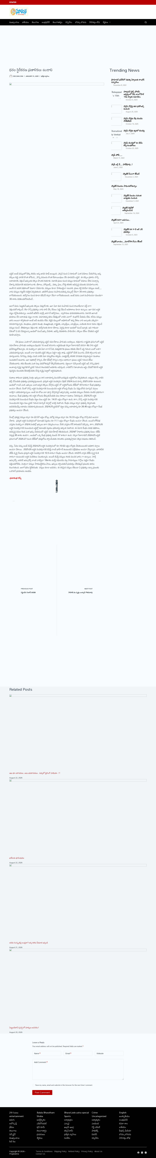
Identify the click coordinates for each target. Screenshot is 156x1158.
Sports (67, 1116)
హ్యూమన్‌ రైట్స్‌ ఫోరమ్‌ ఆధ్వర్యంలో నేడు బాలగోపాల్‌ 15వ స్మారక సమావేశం (134, 94)
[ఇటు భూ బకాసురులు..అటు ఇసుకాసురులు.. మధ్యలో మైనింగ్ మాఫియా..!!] (78, 733)
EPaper (12, 2)
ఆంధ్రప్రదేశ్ (46, 22)
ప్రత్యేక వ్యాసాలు (45, 76)
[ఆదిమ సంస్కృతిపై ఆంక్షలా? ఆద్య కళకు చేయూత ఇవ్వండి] (78, 902)
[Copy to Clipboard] (56, 492)
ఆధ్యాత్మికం (96, 1120)
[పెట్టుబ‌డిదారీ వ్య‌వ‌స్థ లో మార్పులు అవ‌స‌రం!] (78, 987)
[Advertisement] (78, 44)
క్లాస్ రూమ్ (41, 1127)
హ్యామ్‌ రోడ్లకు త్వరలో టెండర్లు (134, 131)
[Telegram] (56, 486)
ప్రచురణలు (41, 1134)
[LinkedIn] (56, 484)
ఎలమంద (95, 1123)
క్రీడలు (11, 1127)
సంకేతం (67, 1138)
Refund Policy (74, 1151)
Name (37, 1053)
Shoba (40, 1116)
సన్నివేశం (68, 22)
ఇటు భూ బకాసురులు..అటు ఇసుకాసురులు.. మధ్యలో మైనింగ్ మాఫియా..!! (34, 773)
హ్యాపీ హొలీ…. (116, 155)
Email (68, 1053)
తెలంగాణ (35, 22)
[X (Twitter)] (56, 483)
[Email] (56, 490)
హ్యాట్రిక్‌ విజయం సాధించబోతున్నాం (124, 186)
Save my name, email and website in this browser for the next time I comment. (64, 1085)
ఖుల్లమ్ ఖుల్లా (69, 1127)
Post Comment (42, 1092)
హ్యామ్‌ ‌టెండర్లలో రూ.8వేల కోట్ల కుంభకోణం (133, 144)
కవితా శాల (123, 1123)
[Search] (146, 22)
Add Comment (41, 1062)
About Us (98, 1151)
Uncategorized (99, 1116)
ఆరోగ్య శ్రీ (13, 1123)
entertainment (16, 1116)
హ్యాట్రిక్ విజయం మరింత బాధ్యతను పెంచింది (132, 196)
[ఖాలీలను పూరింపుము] (78, 817)
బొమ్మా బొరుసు (80, 22)
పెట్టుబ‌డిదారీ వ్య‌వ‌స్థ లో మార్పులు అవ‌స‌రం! (24, 1027)
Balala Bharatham (46, 1112)
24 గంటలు (13, 1112)
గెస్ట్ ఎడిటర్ (96, 1127)
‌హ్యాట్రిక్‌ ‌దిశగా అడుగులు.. (120, 220)
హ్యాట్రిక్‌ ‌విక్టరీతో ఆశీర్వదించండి (128, 209)
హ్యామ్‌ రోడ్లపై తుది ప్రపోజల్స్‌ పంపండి (134, 107)
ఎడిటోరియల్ (42, 1123)
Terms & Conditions (44, 1151)
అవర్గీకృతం (41, 1120)
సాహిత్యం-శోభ (94, 22)
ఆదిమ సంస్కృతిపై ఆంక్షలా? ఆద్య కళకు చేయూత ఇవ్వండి (28, 943)
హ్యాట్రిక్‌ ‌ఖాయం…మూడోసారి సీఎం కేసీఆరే (126, 241)
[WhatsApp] (56, 488)
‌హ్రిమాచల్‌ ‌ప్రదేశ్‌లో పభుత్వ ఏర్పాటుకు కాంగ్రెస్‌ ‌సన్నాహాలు (127, 81)
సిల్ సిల (12, 1141)
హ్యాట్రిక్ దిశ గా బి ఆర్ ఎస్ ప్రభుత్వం (133, 230)
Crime (95, 1112)
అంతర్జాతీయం (124, 1116)
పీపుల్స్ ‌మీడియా (125, 1130)
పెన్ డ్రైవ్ (12, 1134)
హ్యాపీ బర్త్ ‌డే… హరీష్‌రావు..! (122, 164)
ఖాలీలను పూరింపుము (16, 858)
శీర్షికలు (105, 22)
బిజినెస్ (94, 1134)
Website (100, 1053)
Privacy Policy (87, 1151)
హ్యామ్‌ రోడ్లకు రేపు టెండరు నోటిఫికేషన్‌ (133, 119)
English (122, 1112)
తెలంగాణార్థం (57, 22)
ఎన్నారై (66, 1123)
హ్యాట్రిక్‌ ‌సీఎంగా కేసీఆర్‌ (131, 174)
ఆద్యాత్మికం (68, 1120)
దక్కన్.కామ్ (68, 1130)
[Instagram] (146, 1152)
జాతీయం (25, 22)
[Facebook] (56, 481)
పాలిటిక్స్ (95, 1130)
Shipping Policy (60, 1151)
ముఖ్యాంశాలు (14, 22)
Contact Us (40, 1154)
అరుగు (12, 1120)
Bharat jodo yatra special (76, 1112)
